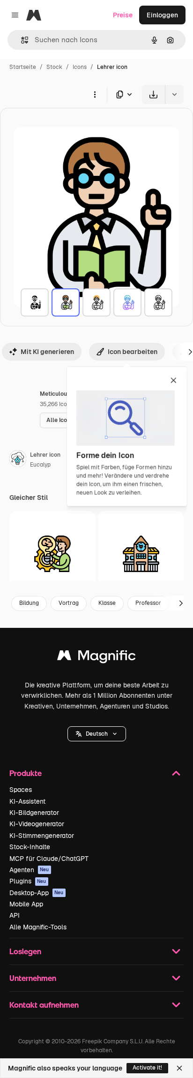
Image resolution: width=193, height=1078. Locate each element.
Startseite (22, 67)
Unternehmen (32, 978)
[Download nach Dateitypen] (124, 94)
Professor (148, 603)
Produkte (25, 773)
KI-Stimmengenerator (41, 835)
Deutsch (97, 734)
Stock (54, 67)
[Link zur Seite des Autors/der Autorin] (17, 460)
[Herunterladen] (153, 94)
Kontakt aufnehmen (44, 1005)
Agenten (29, 870)
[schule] (141, 554)
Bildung (29, 603)
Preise (123, 15)
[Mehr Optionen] (94, 94)
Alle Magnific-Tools (38, 927)
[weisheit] (52, 554)
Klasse (107, 603)
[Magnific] (96, 657)
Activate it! (147, 1067)
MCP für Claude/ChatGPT (49, 858)
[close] (174, 380)
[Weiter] (180, 603)
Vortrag (69, 603)
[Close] (179, 1068)
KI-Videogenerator (36, 824)
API (14, 915)
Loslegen (25, 951)
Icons (80, 67)
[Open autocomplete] (21, 40)
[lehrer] (35, 302)
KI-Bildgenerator (34, 812)
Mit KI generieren (47, 351)
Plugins (27, 881)
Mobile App (26, 904)
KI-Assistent (27, 801)
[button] (96, 733)
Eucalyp (40, 464)
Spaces (20, 789)
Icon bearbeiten (132, 351)
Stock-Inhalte (29, 847)
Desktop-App (36, 893)
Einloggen (162, 15)
